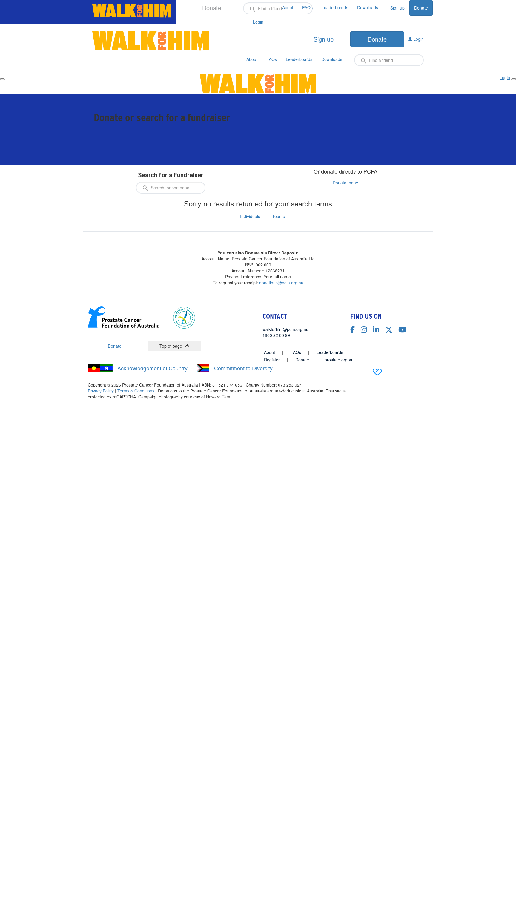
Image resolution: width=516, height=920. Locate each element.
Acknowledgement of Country (152, 368)
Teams (278, 216)
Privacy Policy (101, 391)
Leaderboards (335, 7)
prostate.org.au (339, 360)
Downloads (367, 7)
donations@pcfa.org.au (281, 283)
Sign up (397, 8)
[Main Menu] (2, 79)
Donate (421, 8)
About (287, 7)
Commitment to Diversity (243, 368)
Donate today (345, 182)
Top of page (170, 346)
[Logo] (132, 11)
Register (272, 360)
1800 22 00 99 (276, 335)
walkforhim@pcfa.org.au (285, 329)
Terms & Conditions (135, 391)
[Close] (513, 79)
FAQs (307, 7)
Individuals (250, 216)
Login (418, 39)
